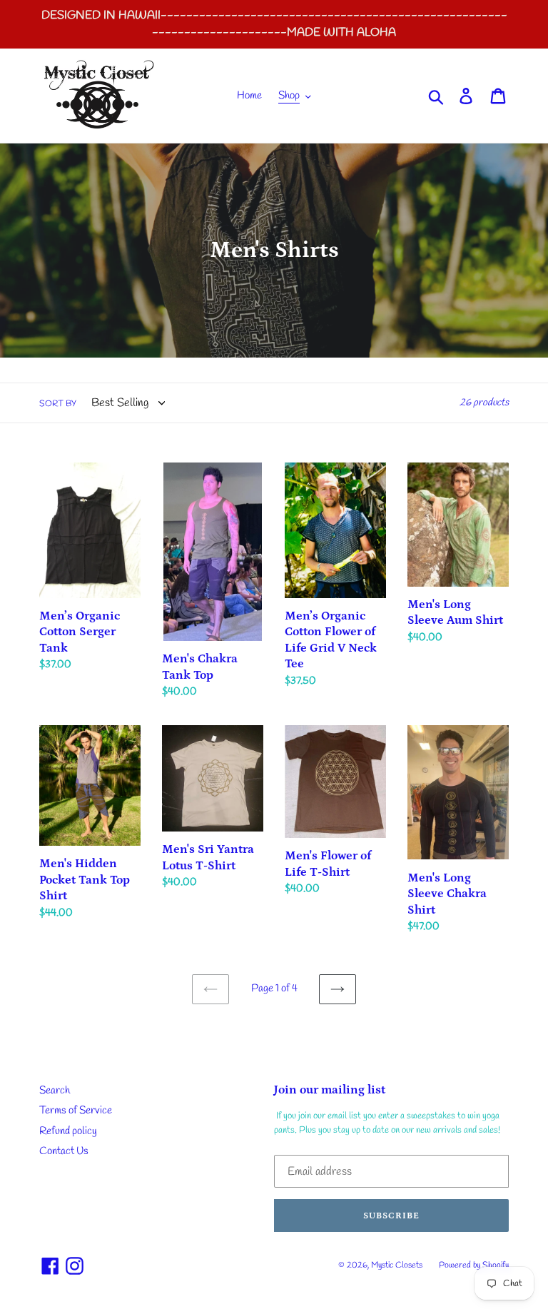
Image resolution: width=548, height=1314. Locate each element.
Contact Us (63, 1151)
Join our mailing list (329, 1090)
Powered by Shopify (474, 1265)
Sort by (57, 404)
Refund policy (68, 1131)
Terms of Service (75, 1110)
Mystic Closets (398, 1265)
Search (54, 1090)
